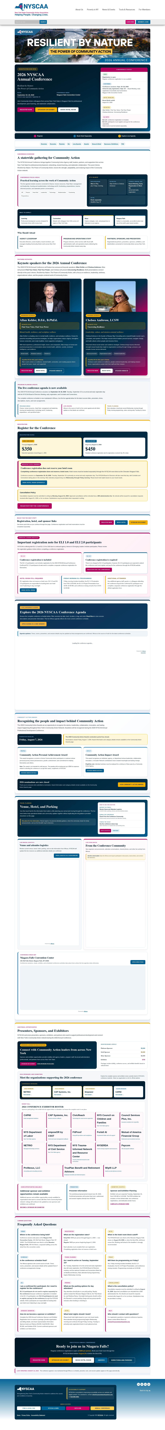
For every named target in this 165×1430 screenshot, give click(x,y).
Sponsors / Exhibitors (111, 144)
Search (43, 22)
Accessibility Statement (38, 1415)
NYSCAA (100, 1415)
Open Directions (138, 962)
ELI (69, 144)
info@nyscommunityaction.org (102, 1394)
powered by (78, 1425)
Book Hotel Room (68, 109)
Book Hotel (40, 370)
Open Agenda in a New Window (33, 624)
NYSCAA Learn (53, 1408)
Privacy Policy (26, 1415)
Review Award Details (28, 773)
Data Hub (78, 1408)
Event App (143, 652)
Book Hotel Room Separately (34, 482)
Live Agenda (77, 144)
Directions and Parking (121, 1360)
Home (18, 1415)
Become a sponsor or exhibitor (32, 1207)
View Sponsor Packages (45, 1063)
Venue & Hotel (96, 144)
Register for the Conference (34, 506)
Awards (86, 144)
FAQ (122, 144)
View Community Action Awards (132, 784)
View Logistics (105, 830)
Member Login (143, 22)
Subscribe (130, 22)
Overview (44, 144)
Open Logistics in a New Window (67, 855)
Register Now (26, 109)
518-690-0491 (74, 1397)
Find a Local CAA (29, 1408)
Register (62, 144)
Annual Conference (102, 1408)
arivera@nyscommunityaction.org (119, 1322)
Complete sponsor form (119, 1204)
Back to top (144, 1390)
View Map (115, 830)
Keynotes (53, 144)
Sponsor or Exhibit (46, 109)
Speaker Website (55, 370)
